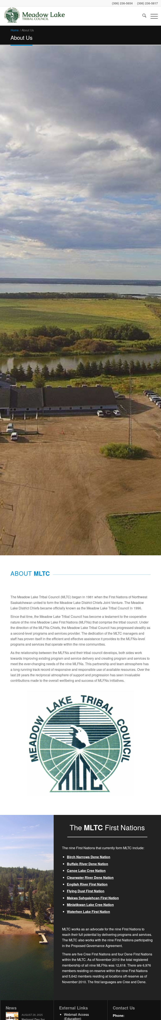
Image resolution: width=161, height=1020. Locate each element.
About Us (21, 37)
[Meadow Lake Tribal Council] (34, 16)
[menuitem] (122, 3)
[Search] (142, 16)
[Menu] (152, 16)
